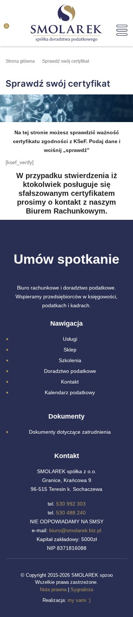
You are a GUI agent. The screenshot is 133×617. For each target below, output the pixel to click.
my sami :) (79, 600)
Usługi (70, 339)
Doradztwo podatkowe (70, 371)
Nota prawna (53, 589)
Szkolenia (70, 360)
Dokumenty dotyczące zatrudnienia (70, 432)
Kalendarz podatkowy (70, 392)
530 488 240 (71, 513)
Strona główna (20, 61)
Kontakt (70, 382)
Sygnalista (82, 589)
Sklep (70, 350)
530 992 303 (71, 504)
